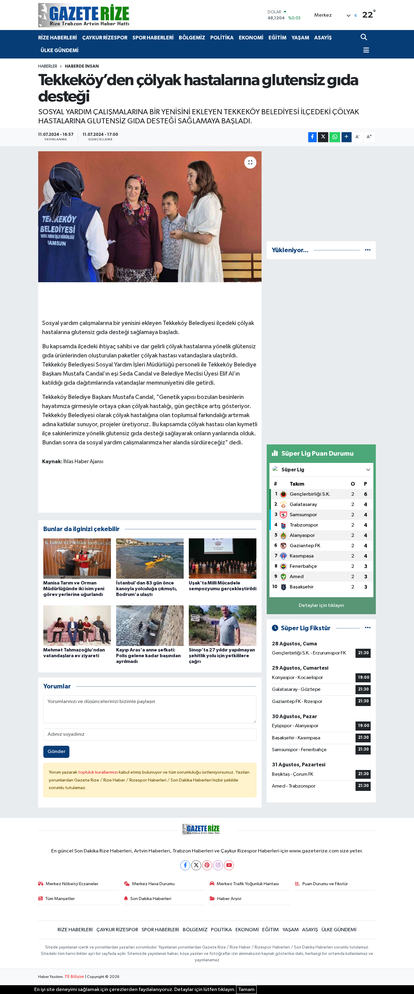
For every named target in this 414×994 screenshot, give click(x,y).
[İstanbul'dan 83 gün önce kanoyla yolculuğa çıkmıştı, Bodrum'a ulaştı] (150, 558)
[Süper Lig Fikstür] (368, 628)
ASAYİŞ (323, 37)
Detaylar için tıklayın (321, 605)
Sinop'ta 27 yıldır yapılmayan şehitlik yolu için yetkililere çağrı (222, 656)
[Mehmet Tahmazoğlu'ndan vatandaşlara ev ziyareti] (77, 625)
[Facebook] (185, 865)
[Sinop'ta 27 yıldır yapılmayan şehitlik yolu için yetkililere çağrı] (222, 625)
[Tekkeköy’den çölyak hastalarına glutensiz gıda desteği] (150, 216)
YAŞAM (300, 37)
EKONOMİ (251, 37)
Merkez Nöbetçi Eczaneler (72, 884)
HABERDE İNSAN (82, 66)
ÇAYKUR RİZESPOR (104, 37)
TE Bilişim (74, 977)
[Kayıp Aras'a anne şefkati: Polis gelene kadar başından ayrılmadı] (150, 625)
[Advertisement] (321, 193)
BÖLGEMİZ (192, 37)
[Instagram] (218, 865)
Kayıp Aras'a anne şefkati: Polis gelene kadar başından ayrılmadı (148, 656)
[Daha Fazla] (347, 137)
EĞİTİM (277, 37)
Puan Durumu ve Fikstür (325, 884)
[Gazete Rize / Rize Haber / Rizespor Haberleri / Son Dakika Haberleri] (98, 15)
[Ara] (364, 37)
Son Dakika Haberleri (150, 898)
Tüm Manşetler (60, 898)
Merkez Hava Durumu (153, 884)
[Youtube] (229, 865)
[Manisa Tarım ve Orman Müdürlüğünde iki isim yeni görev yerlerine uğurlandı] (77, 558)
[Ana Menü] (365, 50)
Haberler (47, 66)
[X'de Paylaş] (323, 137)
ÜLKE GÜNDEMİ (59, 50)
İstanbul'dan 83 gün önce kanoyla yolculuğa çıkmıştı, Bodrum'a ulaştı (146, 589)
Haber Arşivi (229, 898)
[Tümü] (368, 250)
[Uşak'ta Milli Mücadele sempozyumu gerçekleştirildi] (222, 558)
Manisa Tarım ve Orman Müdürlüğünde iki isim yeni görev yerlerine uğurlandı (73, 589)
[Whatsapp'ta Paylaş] (334, 137)
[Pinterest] (207, 865)
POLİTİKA (222, 37)
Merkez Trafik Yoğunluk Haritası (248, 884)
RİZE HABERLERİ (57, 37)
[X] (196, 865)
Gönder (56, 751)
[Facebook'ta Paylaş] (312, 137)
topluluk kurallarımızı (98, 772)
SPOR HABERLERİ (153, 37)
